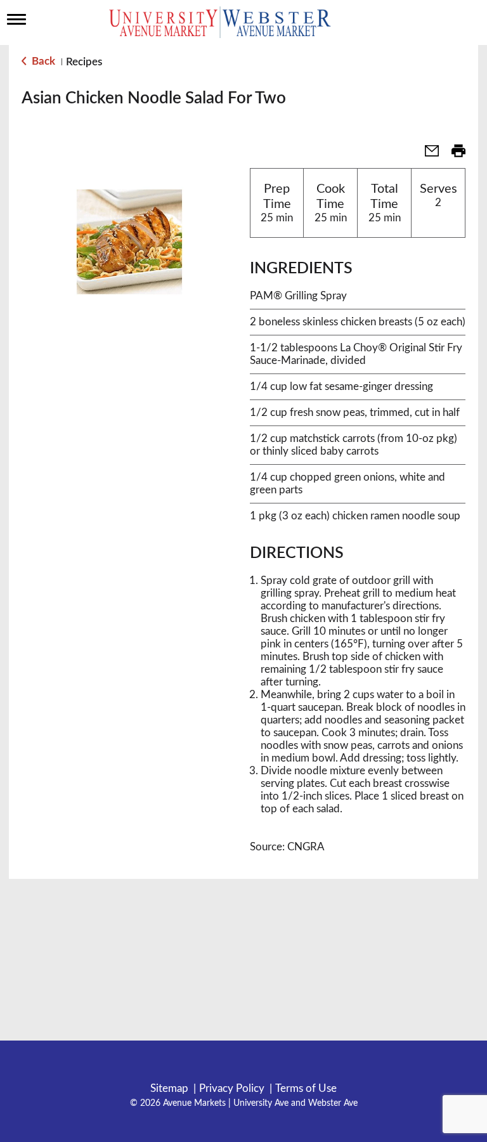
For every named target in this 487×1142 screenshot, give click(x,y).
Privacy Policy (231, 1088)
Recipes (84, 61)
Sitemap (169, 1088)
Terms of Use (306, 1088)
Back (42, 61)
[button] (427, 155)
